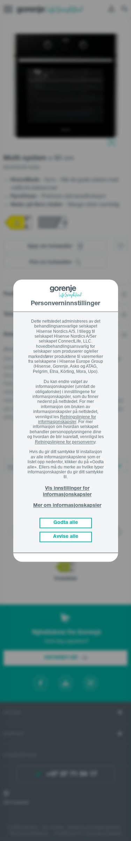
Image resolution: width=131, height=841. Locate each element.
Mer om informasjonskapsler (67, 506)
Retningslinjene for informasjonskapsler (67, 419)
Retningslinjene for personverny (65, 442)
